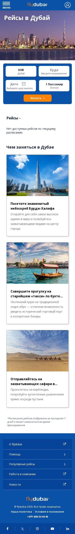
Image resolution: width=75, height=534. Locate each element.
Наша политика (21, 511)
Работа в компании (22, 474)
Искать (35, 98)
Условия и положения (49, 511)
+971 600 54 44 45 (37, 516)
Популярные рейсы (22, 464)
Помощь (15, 454)
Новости (15, 484)
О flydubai (15, 444)
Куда (54, 69)
